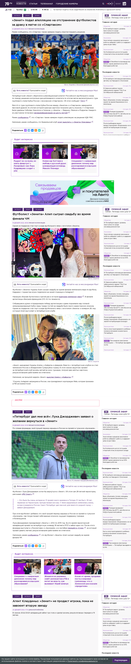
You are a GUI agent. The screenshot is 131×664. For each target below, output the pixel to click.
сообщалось (23, 117)
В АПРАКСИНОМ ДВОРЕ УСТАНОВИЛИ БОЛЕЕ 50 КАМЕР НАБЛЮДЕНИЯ (81, 9)
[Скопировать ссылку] (43, 130)
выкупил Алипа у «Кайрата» (59, 377)
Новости (21, 4)
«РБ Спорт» (27, 494)
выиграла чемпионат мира (70, 297)
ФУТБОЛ (17, 15)
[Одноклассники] (36, 130)
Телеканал (46, 4)
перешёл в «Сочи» (76, 528)
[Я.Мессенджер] (39, 130)
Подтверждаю (121, 660)
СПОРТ (17, 596)
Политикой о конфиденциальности (82, 661)
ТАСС (82, 101)
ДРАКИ (37, 15)
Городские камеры (67, 4)
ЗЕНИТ (27, 15)
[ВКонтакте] (32, 130)
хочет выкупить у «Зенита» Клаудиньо (74, 122)
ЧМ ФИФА (38, 209)
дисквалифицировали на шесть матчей (51, 113)
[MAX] (25, 130)
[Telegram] (29, 130)
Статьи (33, 4)
